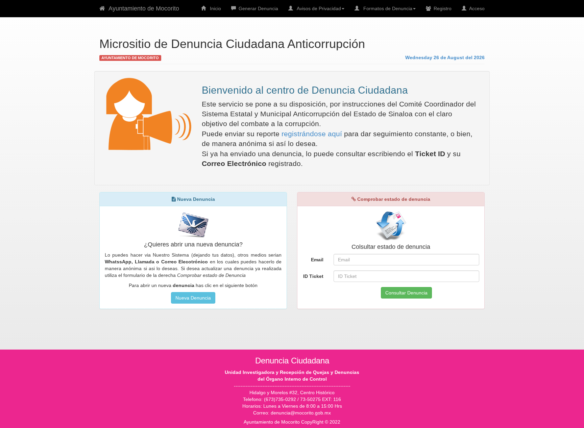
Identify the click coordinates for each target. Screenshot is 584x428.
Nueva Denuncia (193, 298)
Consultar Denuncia (406, 292)
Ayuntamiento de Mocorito (142, 8)
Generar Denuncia (257, 8)
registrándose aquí (312, 134)
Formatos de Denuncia (385, 8)
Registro (441, 8)
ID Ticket (313, 276)
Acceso (475, 8)
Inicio (213, 8)
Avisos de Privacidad (317, 8)
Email (317, 259)
